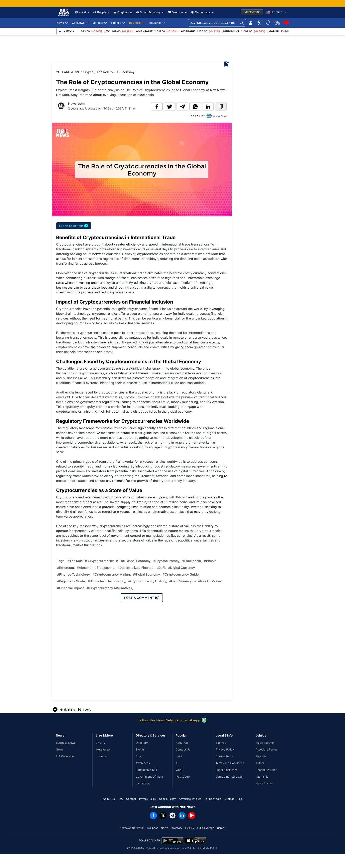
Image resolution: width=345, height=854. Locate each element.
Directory (178, 12)
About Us (182, 742)
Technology (202, 12)
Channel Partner (266, 769)
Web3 (179, 769)
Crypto (88, 72)
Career (221, 827)
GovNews (78, 22)
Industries (155, 22)
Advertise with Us (190, 798)
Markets (97, 22)
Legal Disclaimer (226, 769)
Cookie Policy (224, 756)
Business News (65, 742)
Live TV (189, 827)
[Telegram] (172, 815)
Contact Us (183, 749)
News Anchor (264, 783)
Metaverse (103, 749)
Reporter (261, 756)
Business (135, 22)
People (101, 12)
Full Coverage (65, 756)
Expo (139, 756)
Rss (240, 798)
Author (260, 763)
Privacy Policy (225, 749)
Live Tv (100, 742)
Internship (262, 776)
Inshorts (101, 756)
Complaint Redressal (229, 776)
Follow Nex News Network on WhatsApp (169, 720)
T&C (120, 798)
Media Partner (265, 742)
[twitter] (169, 106)
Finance (116, 22)
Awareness (143, 763)
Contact (131, 798)
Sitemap (221, 742)
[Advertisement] (124, 47)
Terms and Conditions (230, 763)
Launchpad (143, 783)
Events (140, 749)
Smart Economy (150, 12)
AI (177, 763)
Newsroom (76, 104)
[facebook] (157, 106)
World (82, 12)
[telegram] (182, 106)
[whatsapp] (195, 106)
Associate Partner (267, 749)
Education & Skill (146, 769)
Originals (123, 12)
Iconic (179, 756)
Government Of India (149, 776)
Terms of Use (212, 798)
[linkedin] (208, 106)
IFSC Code (183, 776)
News (60, 22)
